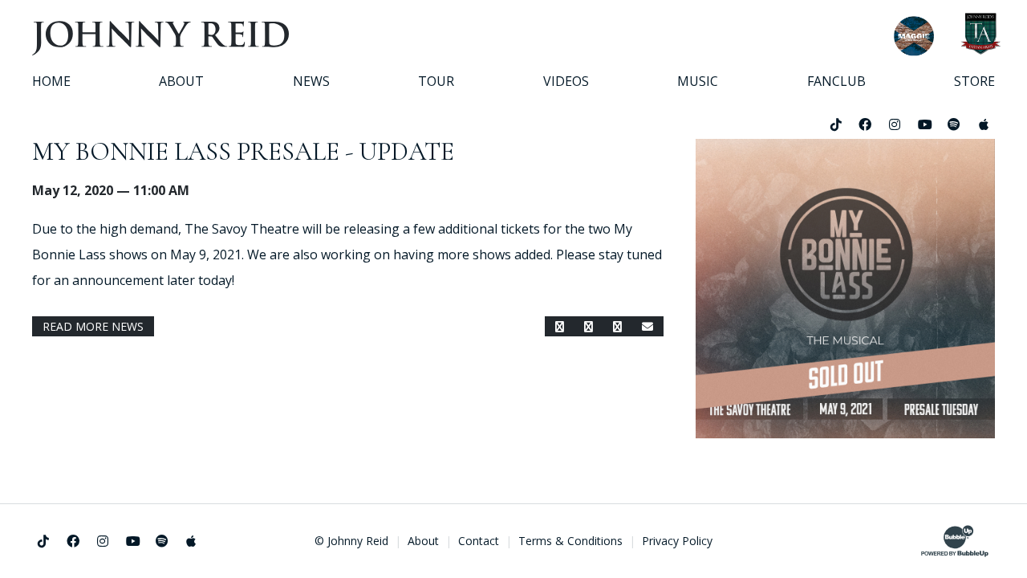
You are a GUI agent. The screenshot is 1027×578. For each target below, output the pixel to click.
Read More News (93, 326)
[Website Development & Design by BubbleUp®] (955, 541)
